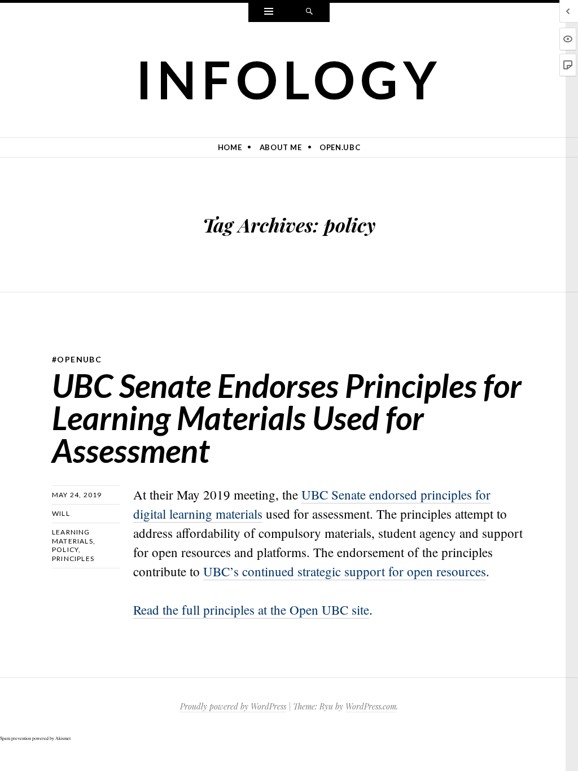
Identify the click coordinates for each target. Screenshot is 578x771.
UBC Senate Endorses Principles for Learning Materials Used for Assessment (287, 418)
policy (65, 549)
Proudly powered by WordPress (233, 706)
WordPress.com (370, 706)
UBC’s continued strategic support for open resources (344, 571)
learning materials (72, 536)
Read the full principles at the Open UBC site (251, 609)
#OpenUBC (77, 359)
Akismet (63, 738)
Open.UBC (339, 147)
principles (73, 558)
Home (230, 147)
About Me (281, 147)
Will (61, 513)
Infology (289, 79)
